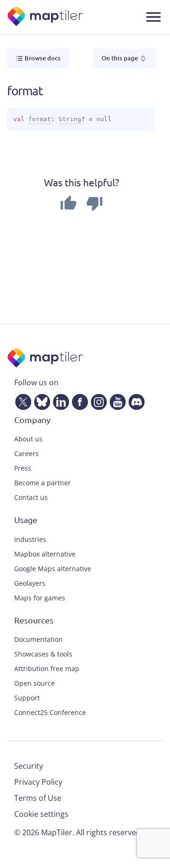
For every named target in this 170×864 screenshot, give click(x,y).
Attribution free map (46, 668)
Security (28, 766)
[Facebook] (78, 400)
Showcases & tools (43, 653)
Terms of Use (37, 798)
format (39, 119)
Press (22, 468)
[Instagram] (97, 400)
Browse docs (41, 58)
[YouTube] (116, 400)
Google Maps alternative (52, 568)
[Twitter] (21, 400)
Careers (26, 453)
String (70, 119)
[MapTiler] (46, 17)
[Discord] (134, 400)
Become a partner (42, 482)
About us (28, 438)
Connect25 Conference (50, 712)
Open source (34, 683)
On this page (120, 58)
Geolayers (29, 583)
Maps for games (39, 597)
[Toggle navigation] (153, 17)
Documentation (38, 639)
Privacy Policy (38, 782)
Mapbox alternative (45, 553)
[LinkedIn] (59, 400)
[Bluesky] (40, 400)
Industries (30, 539)
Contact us (31, 497)
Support (27, 697)
